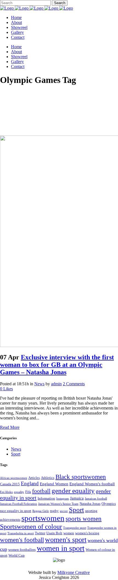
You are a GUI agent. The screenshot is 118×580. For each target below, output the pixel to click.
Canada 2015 (10, 484)
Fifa (28, 492)
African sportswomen (13, 477)
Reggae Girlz (40, 511)
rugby (54, 511)
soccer (64, 511)
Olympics (109, 504)
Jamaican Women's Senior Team (58, 503)
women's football (22, 539)
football (41, 491)
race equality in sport (15, 511)
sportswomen (42, 518)
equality (19, 492)
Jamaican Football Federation (18, 503)
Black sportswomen (80, 476)
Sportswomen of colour (31, 526)
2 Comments (74, 383)
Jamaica (77, 498)
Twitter (40, 533)
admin (56, 383)
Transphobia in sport (20, 533)
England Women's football (92, 484)
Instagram (62, 498)
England (30, 483)
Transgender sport (74, 527)
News (39, 383)
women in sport (61, 548)
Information (46, 498)
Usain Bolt (54, 533)
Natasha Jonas (90, 504)
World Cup (17, 555)
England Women (54, 484)
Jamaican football (96, 498)
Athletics (47, 478)
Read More (9, 427)
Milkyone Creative (73, 572)
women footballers (22, 550)
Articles (34, 478)
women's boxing (87, 533)
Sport (15, 454)
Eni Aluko (6, 492)
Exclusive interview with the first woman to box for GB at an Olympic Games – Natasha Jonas (57, 365)
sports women (84, 518)
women (68, 533)
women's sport (65, 539)
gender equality (73, 490)
